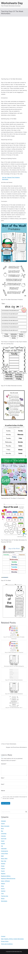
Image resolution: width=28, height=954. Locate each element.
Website (3, 790)
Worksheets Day (12, 3)
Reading (3, 873)
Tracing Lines (4, 896)
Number (3, 863)
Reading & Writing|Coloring (8, 878)
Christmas (3, 833)
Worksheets (4, 901)
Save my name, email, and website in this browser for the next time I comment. (15, 797)
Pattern (3, 868)
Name (3, 777)
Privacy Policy (4, 941)
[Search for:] (14, 811)
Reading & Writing (5, 876)
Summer (3, 891)
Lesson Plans (4, 853)
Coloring (3, 836)
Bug (2, 831)
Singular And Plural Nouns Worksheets (16, 747)
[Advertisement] (14, 35)
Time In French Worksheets (9, 744)
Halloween (4, 848)
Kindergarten (4, 851)
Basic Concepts (5, 826)
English (3, 843)
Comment (3, 763)
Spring (2, 888)
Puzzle (3, 871)
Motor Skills (4, 858)
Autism (3, 823)
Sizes (2, 886)
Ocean (2, 866)
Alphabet (3, 821)
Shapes (3, 883)
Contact (3, 936)
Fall (2, 846)
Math (2, 856)
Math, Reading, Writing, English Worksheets (12, 939)
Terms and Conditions (7, 944)
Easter (2, 841)
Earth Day (3, 838)
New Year (3, 861)
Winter (2, 898)
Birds (2, 828)
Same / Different (5, 881)
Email (2, 784)
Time (2, 893)
